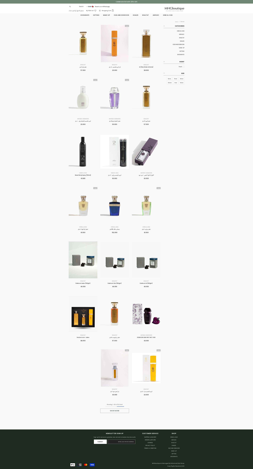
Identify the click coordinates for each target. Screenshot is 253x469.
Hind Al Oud (114, 173)
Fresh (180, 67)
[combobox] (78, 6)
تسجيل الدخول (80, 10)
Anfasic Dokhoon (114, 119)
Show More (114, 411)
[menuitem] (174, 31)
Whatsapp (106, 6)
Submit (100, 442)
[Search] (76, 6)
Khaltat (146, 65)
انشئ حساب (72, 10)
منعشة (176, 21)
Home (182, 21)
